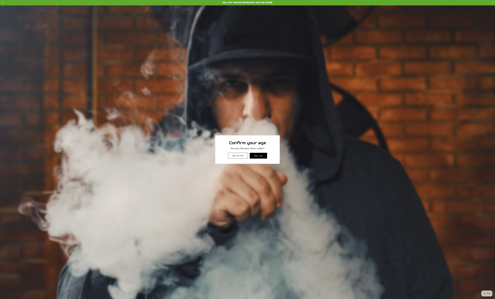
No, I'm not (238, 155)
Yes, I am (258, 155)
